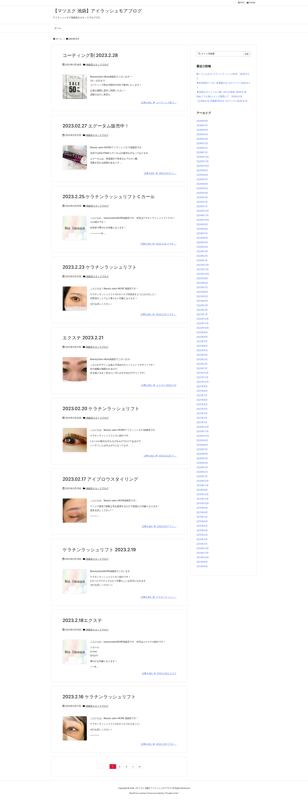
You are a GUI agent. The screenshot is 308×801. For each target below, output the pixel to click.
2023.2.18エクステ (82, 620)
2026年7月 (202, 125)
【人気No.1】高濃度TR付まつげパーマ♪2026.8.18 (222, 100)
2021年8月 (202, 390)
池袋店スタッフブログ (97, 64)
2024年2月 (202, 255)
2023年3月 (202, 305)
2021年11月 (202, 377)
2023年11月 (203, 269)
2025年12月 (203, 156)
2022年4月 (202, 354)
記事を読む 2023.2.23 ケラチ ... (158, 314)
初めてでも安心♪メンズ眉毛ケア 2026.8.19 (219, 96)
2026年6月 (202, 129)
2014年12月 (203, 548)
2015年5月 (202, 525)
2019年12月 (203, 480)
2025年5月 (202, 188)
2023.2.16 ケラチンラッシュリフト (99, 696)
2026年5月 (202, 134)
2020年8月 (202, 444)
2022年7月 (202, 341)
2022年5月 (202, 350)
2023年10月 (203, 273)
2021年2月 (202, 417)
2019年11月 (203, 485)
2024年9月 (202, 224)
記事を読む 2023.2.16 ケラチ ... (158, 744)
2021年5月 (202, 404)
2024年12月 (203, 210)
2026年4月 (202, 138)
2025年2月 (202, 201)
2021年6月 (202, 399)
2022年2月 (202, 363)
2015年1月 (202, 543)
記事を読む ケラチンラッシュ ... (158, 597)
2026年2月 (202, 147)
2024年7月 (202, 233)
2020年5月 (202, 458)
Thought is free (171, 793)
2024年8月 (202, 228)
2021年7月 (202, 395)
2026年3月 (202, 143)
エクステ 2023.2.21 (83, 337)
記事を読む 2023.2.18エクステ (159, 673)
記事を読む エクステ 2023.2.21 (158, 385)
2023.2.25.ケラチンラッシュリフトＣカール (109, 196)
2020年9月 (202, 440)
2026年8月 (202, 120)
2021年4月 (202, 408)
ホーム (59, 38)
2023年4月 (202, 300)
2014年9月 (202, 561)
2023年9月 (202, 278)
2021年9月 (202, 386)
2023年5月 (202, 296)
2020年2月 (202, 471)
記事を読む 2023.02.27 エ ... (160, 173)
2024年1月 (202, 260)
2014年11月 (203, 552)
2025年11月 (203, 161)
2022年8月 (202, 336)
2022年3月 (202, 359)
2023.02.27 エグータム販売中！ (96, 126)
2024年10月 (203, 219)
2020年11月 (203, 431)
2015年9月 (202, 507)
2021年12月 (203, 372)
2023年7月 (202, 287)
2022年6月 (202, 345)
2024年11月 (203, 215)
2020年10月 (203, 435)
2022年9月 (202, 332)
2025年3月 (202, 197)
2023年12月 (203, 264)
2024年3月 (202, 251)
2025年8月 (202, 174)
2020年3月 (202, 467)
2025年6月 (202, 183)
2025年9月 (202, 170)
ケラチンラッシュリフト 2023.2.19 (99, 549)
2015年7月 (202, 516)
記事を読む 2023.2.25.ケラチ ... (158, 243)
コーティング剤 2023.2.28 (90, 55)
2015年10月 (203, 503)
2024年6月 (202, 237)
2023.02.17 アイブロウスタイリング (100, 479)
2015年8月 (202, 512)
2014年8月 (202, 566)
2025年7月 (202, 179)
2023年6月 (202, 291)
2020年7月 (202, 449)
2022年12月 (203, 318)
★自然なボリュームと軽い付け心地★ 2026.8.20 (222, 91)
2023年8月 (202, 282)
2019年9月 (202, 489)
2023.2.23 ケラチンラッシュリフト (100, 267)
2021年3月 (202, 413)
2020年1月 (202, 476)
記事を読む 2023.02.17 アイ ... (159, 526)
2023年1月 (202, 314)
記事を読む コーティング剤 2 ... (158, 102)
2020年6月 (202, 453)
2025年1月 (202, 206)
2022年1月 (202, 368)
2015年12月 (203, 494)
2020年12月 (203, 426)
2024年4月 (202, 246)
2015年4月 (202, 530)
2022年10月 (203, 327)
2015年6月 (202, 521)
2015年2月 (202, 539)
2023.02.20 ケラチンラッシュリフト (101, 408)
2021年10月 (203, 381)
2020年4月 (202, 462)
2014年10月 (203, 557)
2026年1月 (202, 152)
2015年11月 (203, 498)
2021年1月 (202, 422)
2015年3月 (202, 534)
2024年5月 (202, 242)
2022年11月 (203, 323)
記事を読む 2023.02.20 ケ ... (160, 455)
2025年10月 (203, 165)
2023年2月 (202, 309)
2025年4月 (202, 192)
